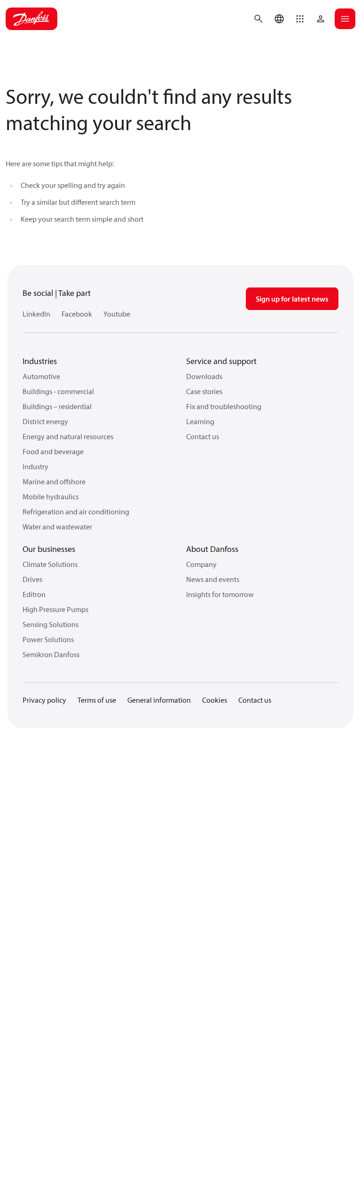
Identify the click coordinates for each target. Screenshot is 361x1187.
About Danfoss (212, 548)
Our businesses (49, 548)
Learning (200, 421)
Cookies (214, 700)
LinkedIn (36, 313)
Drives (32, 579)
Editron (34, 594)
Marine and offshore (54, 481)
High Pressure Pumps (55, 609)
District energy (45, 421)
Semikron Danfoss (51, 654)
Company (201, 564)
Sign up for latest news (292, 298)
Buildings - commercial (58, 391)
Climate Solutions (50, 564)
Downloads (204, 376)
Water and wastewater (57, 526)
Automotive (41, 376)
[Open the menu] (345, 18)
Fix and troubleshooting (223, 406)
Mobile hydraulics (50, 496)
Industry (35, 466)
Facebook (77, 313)
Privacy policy (44, 700)
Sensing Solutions (50, 624)
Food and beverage (53, 451)
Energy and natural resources (68, 436)
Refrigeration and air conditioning (76, 511)
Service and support (221, 361)
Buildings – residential (57, 406)
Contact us (202, 436)
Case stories (204, 391)
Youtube (116, 313)
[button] (300, 18)
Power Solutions (48, 639)
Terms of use (97, 700)
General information (159, 700)
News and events (212, 579)
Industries (40, 361)
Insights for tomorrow (220, 594)
